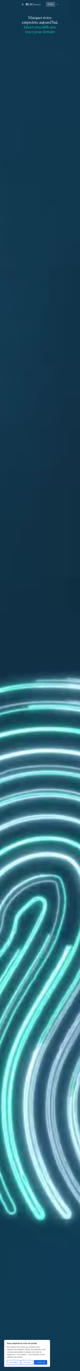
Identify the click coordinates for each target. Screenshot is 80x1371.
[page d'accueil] (33, 4)
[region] (27, 1353)
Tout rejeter (27, 1362)
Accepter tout (40, 1362)
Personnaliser (13, 1362)
